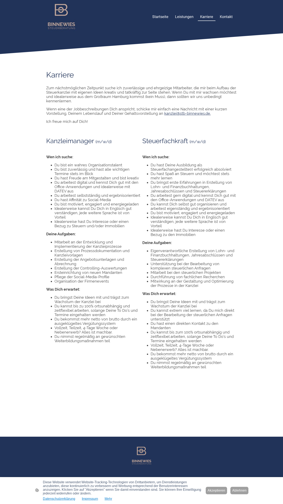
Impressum (90, 498)
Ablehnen (239, 490)
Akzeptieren (216, 490)
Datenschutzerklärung (59, 498)
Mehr (108, 498)
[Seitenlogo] (61, 16)
